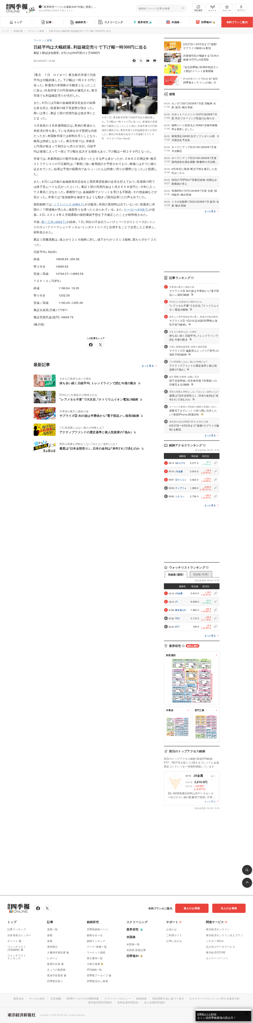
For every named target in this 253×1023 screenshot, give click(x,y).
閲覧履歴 (198, 10)
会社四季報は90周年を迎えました (56, 10)
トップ (18, 22)
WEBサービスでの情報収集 (82, 998)
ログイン (241, 10)
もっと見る (148, 365)
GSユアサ (180, 463)
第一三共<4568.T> (53, 222)
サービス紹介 (37, 998)
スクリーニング (113, 22)
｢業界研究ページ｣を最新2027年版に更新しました (70, 6)
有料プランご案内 (237, 22)
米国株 (175, 22)
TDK (177, 618)
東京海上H (180, 610)
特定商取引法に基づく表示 (168, 998)
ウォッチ (227, 10)
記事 (48, 22)
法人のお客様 (229, 908)
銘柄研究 (80, 22)
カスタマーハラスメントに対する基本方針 (214, 998)
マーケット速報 (36, 30)
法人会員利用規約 (154, 1002)
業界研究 (143, 22)
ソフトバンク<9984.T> (68, 204)
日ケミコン (181, 479)
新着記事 (18, 30)
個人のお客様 (192, 908)
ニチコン (179, 496)
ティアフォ (181, 488)
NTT (177, 626)
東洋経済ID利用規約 (100, 1002)
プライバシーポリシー (117, 998)
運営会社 (18, 998)
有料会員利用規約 (128, 1002)
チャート (212, 10)
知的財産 (141, 998)
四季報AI (206, 22)
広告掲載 (56, 998)
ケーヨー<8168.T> (136, 209)
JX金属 (179, 471)
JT (176, 601)
